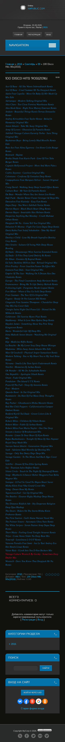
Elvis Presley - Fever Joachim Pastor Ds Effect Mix (30, 266)
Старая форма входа (32, 708)
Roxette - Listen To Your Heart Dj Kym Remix (27, 435)
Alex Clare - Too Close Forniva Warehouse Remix (29, 104)
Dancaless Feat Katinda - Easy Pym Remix (26, 201)
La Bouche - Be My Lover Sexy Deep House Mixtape (30, 345)
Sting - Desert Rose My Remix (19, 489)
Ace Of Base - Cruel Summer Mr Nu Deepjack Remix (30, 90)
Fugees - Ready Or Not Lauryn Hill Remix (25, 298)
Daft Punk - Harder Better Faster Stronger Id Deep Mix (32, 198)
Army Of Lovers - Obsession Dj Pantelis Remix (27, 129)
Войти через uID (33, 692)
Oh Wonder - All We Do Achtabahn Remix (25, 370)
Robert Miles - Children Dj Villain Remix (25, 421)
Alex (17, 576)
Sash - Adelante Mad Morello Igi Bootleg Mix (27, 449)
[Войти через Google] (39, 701)
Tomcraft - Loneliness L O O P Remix (23, 539)
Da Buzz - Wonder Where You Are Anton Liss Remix (30, 194)
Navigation (19, 45)
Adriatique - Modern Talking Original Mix (26, 100)
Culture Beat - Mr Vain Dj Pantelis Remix (25, 190)
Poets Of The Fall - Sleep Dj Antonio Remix (26, 385)
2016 (19, 64)
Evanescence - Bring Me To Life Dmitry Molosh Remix (31, 284)
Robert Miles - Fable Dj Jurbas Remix (23, 424)
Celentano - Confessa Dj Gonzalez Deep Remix (28, 176)
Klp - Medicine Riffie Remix (18, 341)
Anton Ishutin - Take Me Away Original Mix (26, 126)
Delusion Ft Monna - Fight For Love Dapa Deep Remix (32, 226)
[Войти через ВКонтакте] (20, 701)
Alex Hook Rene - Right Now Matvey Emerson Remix (31, 108)
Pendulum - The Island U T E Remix (22, 381)
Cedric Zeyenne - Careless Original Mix (24, 172)
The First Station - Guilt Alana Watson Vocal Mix (29, 518)
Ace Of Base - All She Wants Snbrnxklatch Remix (29, 86)
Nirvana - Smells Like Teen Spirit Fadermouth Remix (31, 363)
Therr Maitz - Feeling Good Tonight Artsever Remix (30, 532)
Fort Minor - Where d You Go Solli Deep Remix (28, 291)
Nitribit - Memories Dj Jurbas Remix (23, 367)
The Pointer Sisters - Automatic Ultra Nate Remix (29, 521)
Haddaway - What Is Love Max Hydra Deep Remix (29, 320)
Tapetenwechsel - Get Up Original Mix (24, 492)
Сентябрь (30, 64)
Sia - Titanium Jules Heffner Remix (22, 467)
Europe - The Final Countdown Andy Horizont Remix (31, 280)
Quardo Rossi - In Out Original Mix (22, 392)
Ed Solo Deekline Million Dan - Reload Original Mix (31, 262)
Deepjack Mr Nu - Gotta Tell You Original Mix (28, 223)
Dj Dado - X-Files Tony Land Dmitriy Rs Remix (28, 255)
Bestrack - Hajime (14, 154)
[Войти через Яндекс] (32, 701)
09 (39, 64)
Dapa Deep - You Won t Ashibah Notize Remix (27, 205)
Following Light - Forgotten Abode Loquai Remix (29, 287)
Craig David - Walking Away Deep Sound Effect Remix (32, 187)
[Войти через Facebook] (26, 701)
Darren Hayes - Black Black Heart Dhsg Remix (28, 208)
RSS (45, 27)
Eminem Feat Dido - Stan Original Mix (24, 269)
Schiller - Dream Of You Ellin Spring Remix (26, 464)
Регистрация (34, 35)
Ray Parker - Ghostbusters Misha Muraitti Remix (29, 403)
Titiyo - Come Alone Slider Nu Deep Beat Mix (27, 536)
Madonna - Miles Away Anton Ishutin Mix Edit (28, 349)
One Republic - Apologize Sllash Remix (24, 374)
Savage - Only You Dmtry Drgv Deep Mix (25, 453)
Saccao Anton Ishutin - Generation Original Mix (29, 446)
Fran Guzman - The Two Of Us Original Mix (26, 295)
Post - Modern (12, 388)
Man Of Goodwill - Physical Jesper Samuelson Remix (31, 352)
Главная (18, 35)
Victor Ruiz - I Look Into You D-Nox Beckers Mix (28, 550)
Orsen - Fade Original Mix (18, 377)
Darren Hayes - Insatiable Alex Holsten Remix (27, 212)
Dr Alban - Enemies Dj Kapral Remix (23, 259)
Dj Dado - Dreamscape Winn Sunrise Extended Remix (31, 252)
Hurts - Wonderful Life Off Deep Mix (23, 331)
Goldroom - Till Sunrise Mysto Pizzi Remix (26, 316)
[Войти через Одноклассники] (45, 701)
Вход (48, 35)
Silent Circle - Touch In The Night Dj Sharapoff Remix (31, 471)
